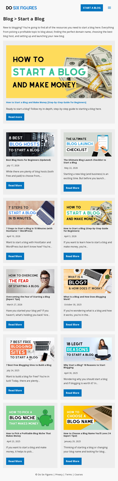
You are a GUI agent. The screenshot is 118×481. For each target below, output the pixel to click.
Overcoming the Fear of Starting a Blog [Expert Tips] (28, 298)
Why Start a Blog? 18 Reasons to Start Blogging (84, 366)
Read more (15, 117)
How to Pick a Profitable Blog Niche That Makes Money (28, 434)
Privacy (59, 474)
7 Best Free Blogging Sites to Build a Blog (28, 365)
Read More (15, 185)
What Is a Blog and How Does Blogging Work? (85, 298)
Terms (68, 474)
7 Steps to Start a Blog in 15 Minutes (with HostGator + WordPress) (29, 229)
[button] (92, 7)
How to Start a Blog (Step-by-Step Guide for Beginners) (86, 229)
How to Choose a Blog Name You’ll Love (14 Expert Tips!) (87, 434)
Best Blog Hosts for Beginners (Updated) (28, 159)
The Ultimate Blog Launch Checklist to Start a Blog (85, 161)
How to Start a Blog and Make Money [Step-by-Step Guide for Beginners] (46, 102)
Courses (79, 474)
